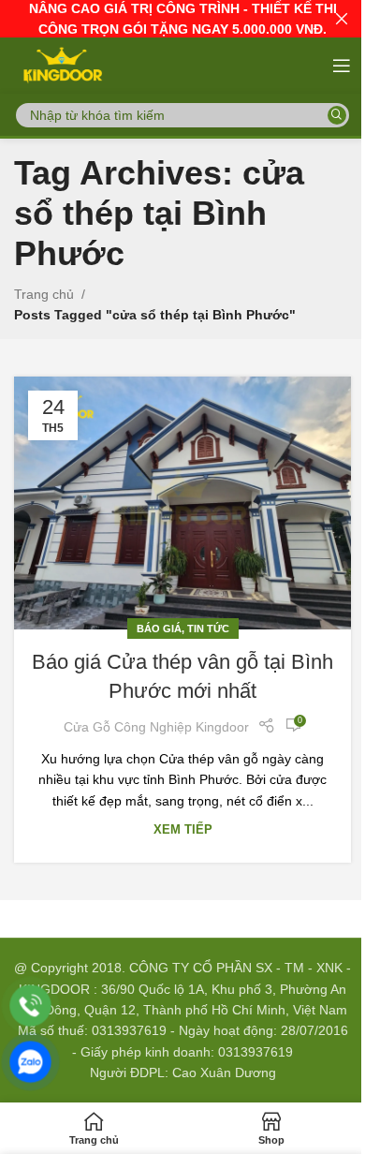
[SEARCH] (337, 115)
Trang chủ (44, 294)
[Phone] (30, 1005)
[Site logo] (61, 64)
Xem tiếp (182, 829)
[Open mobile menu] (341, 65)
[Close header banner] (341, 18)
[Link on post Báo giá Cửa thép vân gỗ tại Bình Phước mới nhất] (182, 503)
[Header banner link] (182, 18)
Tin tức (208, 628)
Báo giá (159, 628)
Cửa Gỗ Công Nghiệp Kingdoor (156, 726)
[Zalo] (30, 1062)
